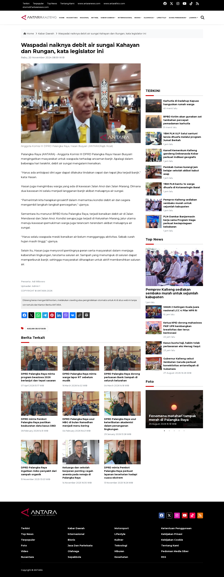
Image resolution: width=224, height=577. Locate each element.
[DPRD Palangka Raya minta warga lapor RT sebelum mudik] (80, 358)
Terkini (26, 3)
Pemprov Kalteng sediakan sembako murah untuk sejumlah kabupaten (180, 203)
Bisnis (137, 18)
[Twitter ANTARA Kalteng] (171, 3)
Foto (150, 382)
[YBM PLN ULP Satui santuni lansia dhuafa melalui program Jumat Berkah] (154, 138)
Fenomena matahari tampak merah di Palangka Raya (172, 418)
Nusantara (27, 557)
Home (30, 33)
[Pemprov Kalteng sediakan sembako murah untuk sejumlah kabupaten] (154, 204)
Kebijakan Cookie (172, 539)
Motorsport (121, 528)
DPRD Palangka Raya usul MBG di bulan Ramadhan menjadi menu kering (78, 422)
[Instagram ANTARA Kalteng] (177, 3)
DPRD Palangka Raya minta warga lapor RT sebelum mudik (79, 377)
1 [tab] (164, 430)
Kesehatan (121, 557)
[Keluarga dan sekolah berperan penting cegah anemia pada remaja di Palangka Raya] (80, 451)
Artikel (94, 18)
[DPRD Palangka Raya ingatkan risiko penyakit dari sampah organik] (39, 451)
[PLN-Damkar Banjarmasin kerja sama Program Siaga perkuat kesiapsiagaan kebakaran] (154, 221)
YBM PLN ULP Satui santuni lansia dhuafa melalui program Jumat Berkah (182, 137)
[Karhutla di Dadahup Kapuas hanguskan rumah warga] (154, 105)
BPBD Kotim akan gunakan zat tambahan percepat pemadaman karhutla (182, 120)
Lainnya (192, 18)
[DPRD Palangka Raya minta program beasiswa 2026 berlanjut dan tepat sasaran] (39, 358)
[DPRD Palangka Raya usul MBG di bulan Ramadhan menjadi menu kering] (80, 403)
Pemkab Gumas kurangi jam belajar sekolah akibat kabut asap (181, 170)
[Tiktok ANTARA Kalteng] (191, 3)
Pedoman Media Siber (175, 551)
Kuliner (118, 539)
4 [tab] (179, 430)
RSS (163, 557)
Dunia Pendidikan (177, 18)
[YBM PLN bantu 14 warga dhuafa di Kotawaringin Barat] (154, 188)
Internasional (125, 18)
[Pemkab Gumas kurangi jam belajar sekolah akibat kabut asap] (154, 171)
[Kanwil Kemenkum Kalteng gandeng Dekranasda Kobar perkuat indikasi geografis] (154, 155)
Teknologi (120, 545)
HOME (61, 18)
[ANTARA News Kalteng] (39, 17)
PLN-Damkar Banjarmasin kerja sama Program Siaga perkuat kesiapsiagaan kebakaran (179, 221)
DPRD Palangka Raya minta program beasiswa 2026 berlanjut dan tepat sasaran (38, 377)
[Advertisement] (174, 62)
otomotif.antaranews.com (36, 7)
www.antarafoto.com (114, 3)
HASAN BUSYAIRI (36, 328)
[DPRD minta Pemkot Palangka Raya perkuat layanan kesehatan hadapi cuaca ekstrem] (122, 451)
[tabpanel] (174, 409)
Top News (52, 3)
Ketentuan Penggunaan (176, 528)
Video (24, 551)
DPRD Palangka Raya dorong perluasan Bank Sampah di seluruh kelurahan (122, 377)
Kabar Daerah (107, 18)
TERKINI (153, 91)
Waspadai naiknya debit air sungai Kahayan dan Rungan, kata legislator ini (102, 33)
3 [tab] (174, 430)
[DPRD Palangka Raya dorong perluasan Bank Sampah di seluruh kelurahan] (122, 358)
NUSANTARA (72, 18)
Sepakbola (74, 557)
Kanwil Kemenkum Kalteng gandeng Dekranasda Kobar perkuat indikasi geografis (180, 154)
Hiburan (119, 551)
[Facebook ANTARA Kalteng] (165, 3)
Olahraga (148, 18)
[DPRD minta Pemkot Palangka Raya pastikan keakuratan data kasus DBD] (39, 403)
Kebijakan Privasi (171, 534)
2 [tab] (169, 430)
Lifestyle (161, 18)
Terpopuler (38, 3)
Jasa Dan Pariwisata (80, 545)
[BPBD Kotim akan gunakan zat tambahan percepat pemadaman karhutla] (154, 121)
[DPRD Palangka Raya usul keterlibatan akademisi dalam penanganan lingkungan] (122, 403)
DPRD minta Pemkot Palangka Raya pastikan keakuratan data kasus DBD (38, 422)
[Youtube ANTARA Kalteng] (184, 3)
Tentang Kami (67, 3)
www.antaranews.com (89, 3)
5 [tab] (184, 430)
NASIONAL (84, 18)
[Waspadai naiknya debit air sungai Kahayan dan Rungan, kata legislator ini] (174, 266)
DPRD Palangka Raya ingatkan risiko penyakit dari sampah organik (39, 471)
